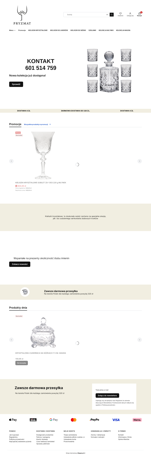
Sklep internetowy (75, 453)
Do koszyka (21, 363)
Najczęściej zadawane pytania (20, 441)
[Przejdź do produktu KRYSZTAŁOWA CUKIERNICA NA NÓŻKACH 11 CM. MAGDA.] (43, 332)
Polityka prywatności (16, 439)
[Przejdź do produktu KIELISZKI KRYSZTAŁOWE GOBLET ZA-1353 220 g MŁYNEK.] (43, 155)
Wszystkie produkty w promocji (36, 124)
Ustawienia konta (70, 439)
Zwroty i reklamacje (98, 435)
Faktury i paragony (43, 437)
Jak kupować (14, 435)
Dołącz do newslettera (107, 395)
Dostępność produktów (44, 435)
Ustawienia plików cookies (73, 437)
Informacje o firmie (125, 437)
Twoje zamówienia (70, 435)
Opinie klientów (123, 439)
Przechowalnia (69, 441)
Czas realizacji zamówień (45, 441)
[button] (112, 14)
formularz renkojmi (97, 437)
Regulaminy (13, 437)
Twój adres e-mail (102, 390)
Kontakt (121, 435)
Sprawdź (16, 84)
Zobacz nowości (20, 264)
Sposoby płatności (43, 444)
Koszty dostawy (42, 439)
